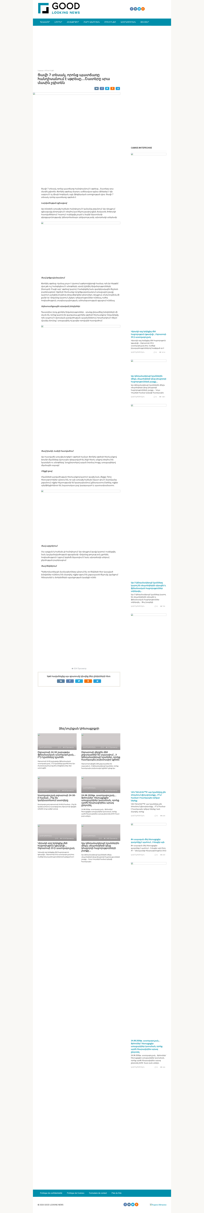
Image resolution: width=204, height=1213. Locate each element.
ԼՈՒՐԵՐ (58, 22)
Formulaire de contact (98, 1193)
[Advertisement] (102, 45)
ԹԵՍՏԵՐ (144, 22)
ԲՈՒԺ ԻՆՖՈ (110, 22)
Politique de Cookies (75, 1193)
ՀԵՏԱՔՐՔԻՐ (73, 22)
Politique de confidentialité (51, 1193)
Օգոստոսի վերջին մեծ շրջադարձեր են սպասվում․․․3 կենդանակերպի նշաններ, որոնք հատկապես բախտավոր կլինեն (100, 756)
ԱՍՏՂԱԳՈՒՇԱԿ (128, 22)
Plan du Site (116, 1193)
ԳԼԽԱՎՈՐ (45, 22)
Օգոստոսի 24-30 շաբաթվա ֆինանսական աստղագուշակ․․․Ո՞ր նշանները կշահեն (57, 754)
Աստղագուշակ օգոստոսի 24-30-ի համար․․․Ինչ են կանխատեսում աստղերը (57, 798)
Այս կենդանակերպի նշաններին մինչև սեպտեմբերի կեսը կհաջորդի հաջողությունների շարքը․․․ (100, 847)
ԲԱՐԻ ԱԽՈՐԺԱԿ (92, 22)
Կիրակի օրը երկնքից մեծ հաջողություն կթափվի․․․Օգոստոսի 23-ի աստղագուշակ (56, 845)
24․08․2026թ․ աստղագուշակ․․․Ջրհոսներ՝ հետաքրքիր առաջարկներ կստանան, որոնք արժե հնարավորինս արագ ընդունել (100, 800)
